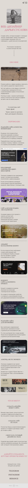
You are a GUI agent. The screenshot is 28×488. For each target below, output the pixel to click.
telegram (14, 471)
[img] (23, 3)
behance (14, 479)
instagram (13, 475)
